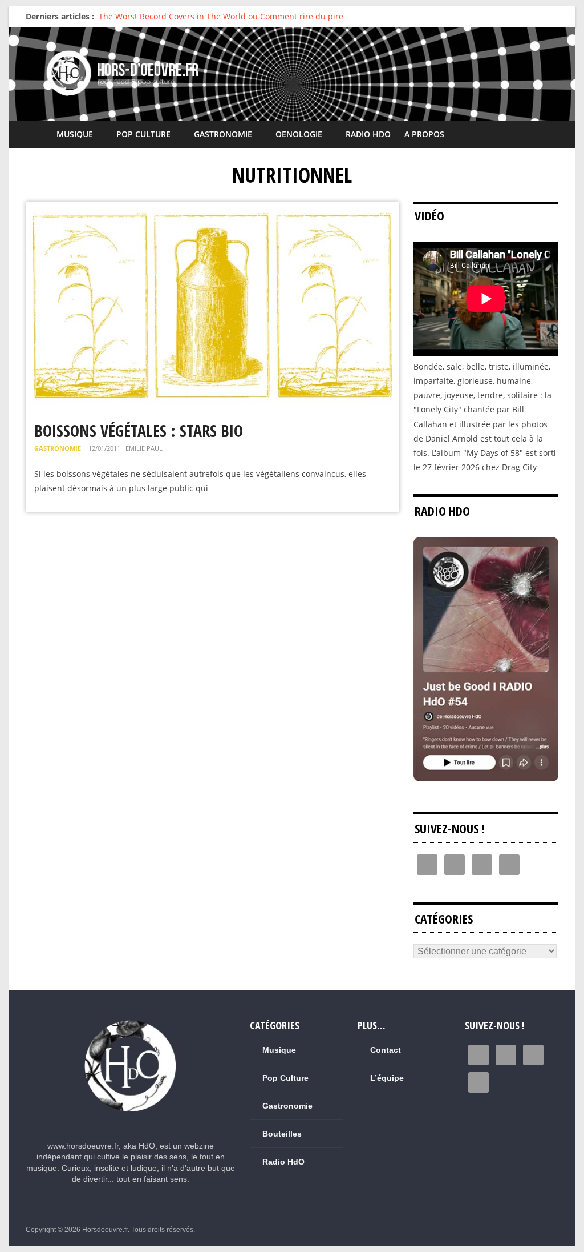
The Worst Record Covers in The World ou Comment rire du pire (221, 16)
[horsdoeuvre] (130, 1021)
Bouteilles (282, 1133)
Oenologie (298, 134)
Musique (74, 134)
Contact (385, 1049)
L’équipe (387, 1077)
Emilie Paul (144, 448)
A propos (424, 134)
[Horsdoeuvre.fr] (292, 74)
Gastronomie (223, 134)
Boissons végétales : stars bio (138, 431)
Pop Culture (143, 134)
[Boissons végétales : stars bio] (212, 209)
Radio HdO (368, 134)
